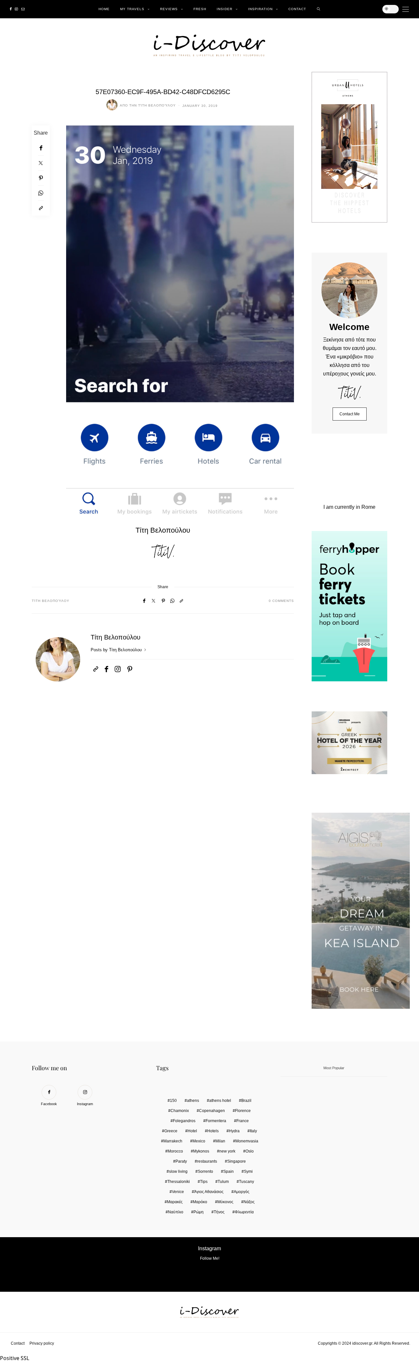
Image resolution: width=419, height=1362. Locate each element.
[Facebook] (10, 9)
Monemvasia (246, 1141)
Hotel (192, 1131)
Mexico (198, 1141)
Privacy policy (41, 1343)
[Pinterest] (41, 178)
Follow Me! (209, 1258)
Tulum (223, 1181)
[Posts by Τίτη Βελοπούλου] (111, 104)
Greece (170, 1131)
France (242, 1121)
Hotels (213, 1131)
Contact (297, 9)
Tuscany (246, 1181)
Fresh (199, 9)
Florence (243, 1110)
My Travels (132, 9)
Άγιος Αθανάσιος (209, 1191)
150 (173, 1100)
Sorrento (205, 1171)
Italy (253, 1131)
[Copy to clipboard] (41, 208)
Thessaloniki (178, 1181)
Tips (204, 1181)
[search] (319, 9)
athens (193, 1100)
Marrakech (172, 1141)
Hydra (234, 1131)
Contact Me (349, 414)
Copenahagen (212, 1110)
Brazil (246, 1100)
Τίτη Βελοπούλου (157, 105)
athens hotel (220, 1100)
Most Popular (333, 1068)
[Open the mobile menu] (405, 9)
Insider (224, 9)
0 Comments (281, 601)
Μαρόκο (200, 1202)
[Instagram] (16, 9)
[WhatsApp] (41, 193)
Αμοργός (241, 1191)
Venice (178, 1191)
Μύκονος (225, 1202)
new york (227, 1151)
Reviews (169, 9)
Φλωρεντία (244, 1212)
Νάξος (249, 1202)
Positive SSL (14, 1358)
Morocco (175, 1151)
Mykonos (201, 1151)
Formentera (216, 1121)
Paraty (181, 1161)
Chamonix (180, 1110)
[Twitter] (41, 163)
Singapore (236, 1161)
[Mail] (23, 9)
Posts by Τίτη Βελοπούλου (117, 649)
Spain (228, 1171)
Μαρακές (175, 1202)
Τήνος (219, 1212)
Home (104, 9)
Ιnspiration (260, 9)
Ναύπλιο (175, 1212)
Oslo (250, 1151)
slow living (178, 1171)
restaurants (207, 1161)
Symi (248, 1171)
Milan (220, 1141)
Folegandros (184, 1121)
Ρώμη (198, 1212)
